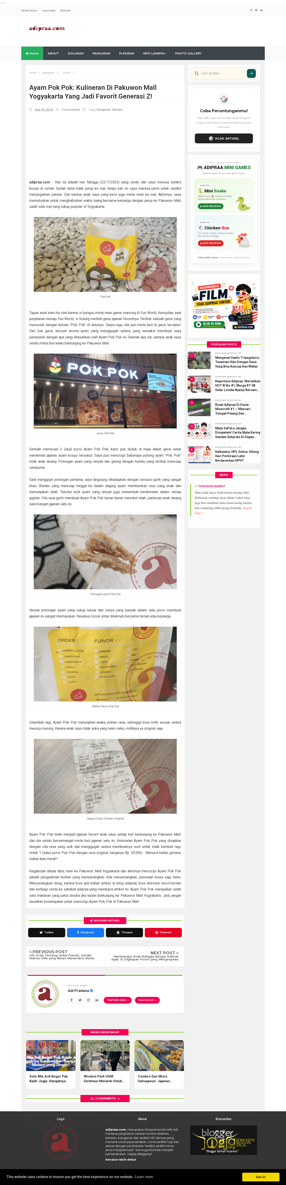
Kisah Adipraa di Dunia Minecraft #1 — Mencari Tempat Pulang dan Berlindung (232, 409)
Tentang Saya (116, 1000)
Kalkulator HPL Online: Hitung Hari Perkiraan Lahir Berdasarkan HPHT (237, 456)
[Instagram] (88, 1000)
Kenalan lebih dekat (120, 1159)
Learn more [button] (144, 1177)
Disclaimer (48, 10)
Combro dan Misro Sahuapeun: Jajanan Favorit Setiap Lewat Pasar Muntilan (159, 1079)
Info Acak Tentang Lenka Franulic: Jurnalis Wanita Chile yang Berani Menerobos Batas (61, 957)
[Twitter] (79, 1000)
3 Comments (71, 109)
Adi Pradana (79, 990)
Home (33, 53)
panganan (104, 109)
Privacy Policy (29, 10)
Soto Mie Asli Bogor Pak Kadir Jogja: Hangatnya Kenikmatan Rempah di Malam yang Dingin (48, 1079)
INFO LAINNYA (153, 53)
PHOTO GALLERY (188, 53)
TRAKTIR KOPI (147, 1000)
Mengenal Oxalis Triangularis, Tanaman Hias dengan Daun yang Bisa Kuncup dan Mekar (237, 362)
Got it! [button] (261, 1177)
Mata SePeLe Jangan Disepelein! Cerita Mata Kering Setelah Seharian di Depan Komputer (237, 432)
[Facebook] (71, 1000)
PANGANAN (101, 53)
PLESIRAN (126, 53)
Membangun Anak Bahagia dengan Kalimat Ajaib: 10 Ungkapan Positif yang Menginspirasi (145, 958)
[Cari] (251, 73)
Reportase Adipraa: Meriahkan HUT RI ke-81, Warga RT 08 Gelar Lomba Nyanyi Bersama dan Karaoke (237, 385)
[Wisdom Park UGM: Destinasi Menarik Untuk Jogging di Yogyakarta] (105, 1055)
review (117, 109)
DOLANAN (76, 53)
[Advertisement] (183, 30)
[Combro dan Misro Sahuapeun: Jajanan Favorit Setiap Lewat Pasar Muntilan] (159, 1055)
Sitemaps (65, 10)
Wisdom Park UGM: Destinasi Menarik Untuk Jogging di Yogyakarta (103, 1079)
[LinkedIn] (96, 1000)
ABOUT (53, 53)
